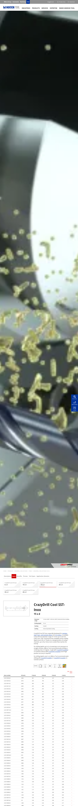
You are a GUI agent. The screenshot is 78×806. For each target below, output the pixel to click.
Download (72, 2)
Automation (16, 2)
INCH (71, 671)
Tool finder (74, 398)
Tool (28, 2)
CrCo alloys (58, 635)
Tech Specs (32, 576)
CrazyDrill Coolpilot (62, 650)
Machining (23, 2)
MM (68, 671)
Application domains (43, 576)
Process (25, 576)
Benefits (19, 576)
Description (7, 576)
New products (74, 404)
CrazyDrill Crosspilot (54, 651)
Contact (74, 410)
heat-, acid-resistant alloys (44, 635)
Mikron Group (7, 2)
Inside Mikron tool (67, 8)
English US (51, 2)
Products (36, 8)
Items (14, 576)
